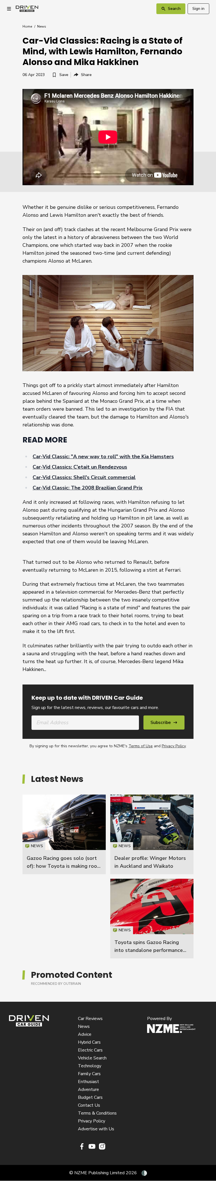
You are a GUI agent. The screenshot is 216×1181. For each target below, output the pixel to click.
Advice (84, 1034)
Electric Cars (90, 1050)
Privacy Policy (174, 746)
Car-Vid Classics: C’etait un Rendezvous (80, 467)
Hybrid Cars (89, 1042)
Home (27, 26)
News (41, 26)
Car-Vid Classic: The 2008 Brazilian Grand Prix (88, 487)
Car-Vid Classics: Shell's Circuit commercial (84, 477)
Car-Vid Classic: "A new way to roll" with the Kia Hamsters (103, 456)
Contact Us (89, 1105)
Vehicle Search (92, 1058)
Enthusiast (88, 1082)
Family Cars (89, 1074)
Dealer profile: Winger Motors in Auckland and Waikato (152, 834)
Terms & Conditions (97, 1113)
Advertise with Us (96, 1129)
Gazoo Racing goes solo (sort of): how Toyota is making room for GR (64, 866)
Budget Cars (90, 1097)
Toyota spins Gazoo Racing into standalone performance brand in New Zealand (148, 950)
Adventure (88, 1089)
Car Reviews (90, 1019)
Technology (89, 1066)
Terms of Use (141, 746)
